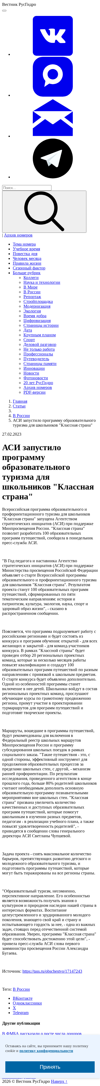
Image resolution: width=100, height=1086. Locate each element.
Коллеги (31, 277)
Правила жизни (27, 263)
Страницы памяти (40, 363)
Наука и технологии (41, 282)
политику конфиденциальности (46, 1051)
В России (32, 292)
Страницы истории (41, 325)
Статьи (19, 406)
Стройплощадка (38, 301)
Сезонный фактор (29, 268)
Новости (31, 373)
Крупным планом (39, 335)
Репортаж (32, 296)
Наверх (59, 1081)
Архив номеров (18, 235)
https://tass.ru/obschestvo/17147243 (52, 971)
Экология (32, 311)
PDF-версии (34, 392)
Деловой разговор (39, 344)
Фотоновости (35, 378)
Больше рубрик (27, 273)
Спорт (29, 339)
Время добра (34, 316)
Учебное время (26, 249)
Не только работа (39, 349)
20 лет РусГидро (38, 382)
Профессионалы (38, 354)
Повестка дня (25, 253)
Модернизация (36, 306)
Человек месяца (27, 258)
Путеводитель (36, 359)
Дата (27, 330)
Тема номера (24, 244)
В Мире (30, 287)
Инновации (34, 368)
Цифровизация (37, 320)
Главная (20, 401)
